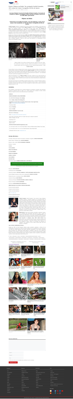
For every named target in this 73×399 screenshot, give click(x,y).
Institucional (52, 372)
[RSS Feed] (50, 391)
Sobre (51, 380)
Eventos (8, 390)
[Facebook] (53, 391)
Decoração (37, 377)
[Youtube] (62, 391)
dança (39, 236)
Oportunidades (24, 385)
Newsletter (52, 375)
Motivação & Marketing (25, 379)
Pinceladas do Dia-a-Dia (25, 387)
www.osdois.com (13, 192)
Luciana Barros (35, 237)
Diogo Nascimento (11, 237)
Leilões (23, 374)
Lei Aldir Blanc (30, 237)
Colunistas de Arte (38, 374)
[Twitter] (55, 391)
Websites (37, 387)
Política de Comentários (53, 379)
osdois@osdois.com (22, 130)
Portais (37, 382)
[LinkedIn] (60, 391)
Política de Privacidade (53, 377)
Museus (37, 380)
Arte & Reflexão (9, 372)
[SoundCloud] (57, 393)
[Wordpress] (55, 393)
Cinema (8, 375)
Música (23, 380)
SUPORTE (52, 382)
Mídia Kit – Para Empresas (54, 374)
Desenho (8, 385)
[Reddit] (50, 393)
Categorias (53, 2)
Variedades (23, 390)
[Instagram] (60, 393)
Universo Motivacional (39, 385)
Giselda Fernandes (18, 237)
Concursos (37, 375)
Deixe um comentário (25, 9)
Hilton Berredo (24, 237)
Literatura (23, 375)
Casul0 (19, 236)
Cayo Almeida (23, 236)
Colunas (8, 377)
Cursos (8, 380)
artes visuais (14, 236)
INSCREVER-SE (38, 379)
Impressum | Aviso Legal (54, 385)
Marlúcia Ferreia (41, 237)
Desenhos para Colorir (10, 387)
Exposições (8, 392)
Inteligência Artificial (25, 372)
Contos (8, 379)
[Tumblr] (53, 393)
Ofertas (23, 382)
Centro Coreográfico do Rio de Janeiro (31, 236)
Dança (8, 382)
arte (10, 236)
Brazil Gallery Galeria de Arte (40, 372)
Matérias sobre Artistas (25, 377)
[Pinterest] (57, 391)
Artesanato (8, 374)
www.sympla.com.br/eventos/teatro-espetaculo (18, 114)
